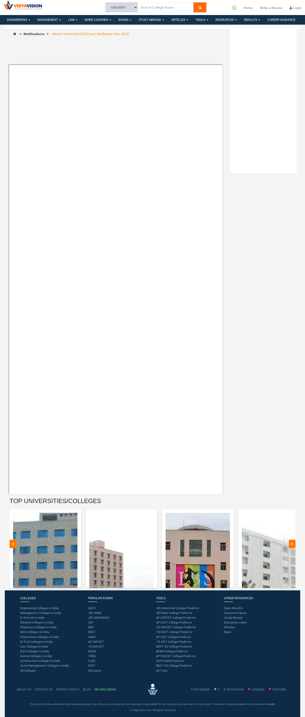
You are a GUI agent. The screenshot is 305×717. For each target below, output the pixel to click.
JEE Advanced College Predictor (177, 608)
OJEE (91, 661)
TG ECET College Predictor (174, 632)
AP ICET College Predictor (173, 637)
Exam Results (233, 608)
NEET (92, 632)
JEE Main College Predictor (174, 613)
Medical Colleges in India (36, 622)
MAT (91, 627)
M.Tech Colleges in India (36, 642)
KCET (92, 665)
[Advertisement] (115, 50)
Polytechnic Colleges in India (39, 637)
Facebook (202, 689)
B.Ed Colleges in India (34, 651)
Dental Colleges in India (36, 656)
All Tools (162, 670)
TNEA (92, 656)
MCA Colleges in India (34, 632)
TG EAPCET (96, 646)
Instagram (235, 689)
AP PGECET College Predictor (176, 656)
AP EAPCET (96, 642)
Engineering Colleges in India (39, 608)
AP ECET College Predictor (174, 622)
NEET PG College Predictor (174, 665)
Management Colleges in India (40, 613)
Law (71, 19)
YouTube (279, 689)
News (227, 632)
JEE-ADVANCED (98, 617)
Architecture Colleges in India (40, 661)
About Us (24, 689)
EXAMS (123, 19)
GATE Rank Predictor (170, 661)
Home (248, 8)
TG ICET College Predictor (173, 642)
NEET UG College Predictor (174, 646)
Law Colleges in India (34, 646)
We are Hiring (105, 689)
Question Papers (235, 613)
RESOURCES (224, 19)
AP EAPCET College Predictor (176, 617)
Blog (87, 689)
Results (251, 19)
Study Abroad (150, 19)
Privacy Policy (68, 689)
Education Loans (235, 622)
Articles (178, 19)
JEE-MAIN (94, 613)
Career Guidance (281, 19)
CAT (91, 622)
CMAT (92, 637)
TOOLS (201, 19)
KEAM (92, 651)
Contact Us (44, 689)
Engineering (17, 19)
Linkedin (257, 689)
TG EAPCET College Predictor (176, 627)
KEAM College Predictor (172, 651)
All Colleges (28, 670)
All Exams (94, 670)
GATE (92, 608)
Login (296, 8)
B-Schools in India (32, 617)
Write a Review (271, 8)
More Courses (97, 19)
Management (48, 19)
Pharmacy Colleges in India (38, 627)
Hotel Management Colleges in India (44, 665)
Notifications (34, 34)
